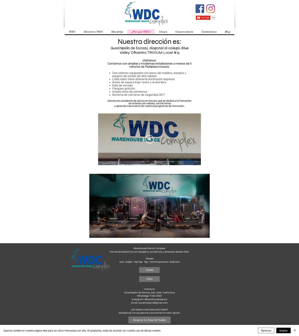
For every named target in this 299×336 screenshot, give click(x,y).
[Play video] (149, 139)
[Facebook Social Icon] (200, 8)
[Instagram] (210, 8)
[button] (117, 31)
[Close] (295, 330)
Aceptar (283, 330)
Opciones (266, 330)
